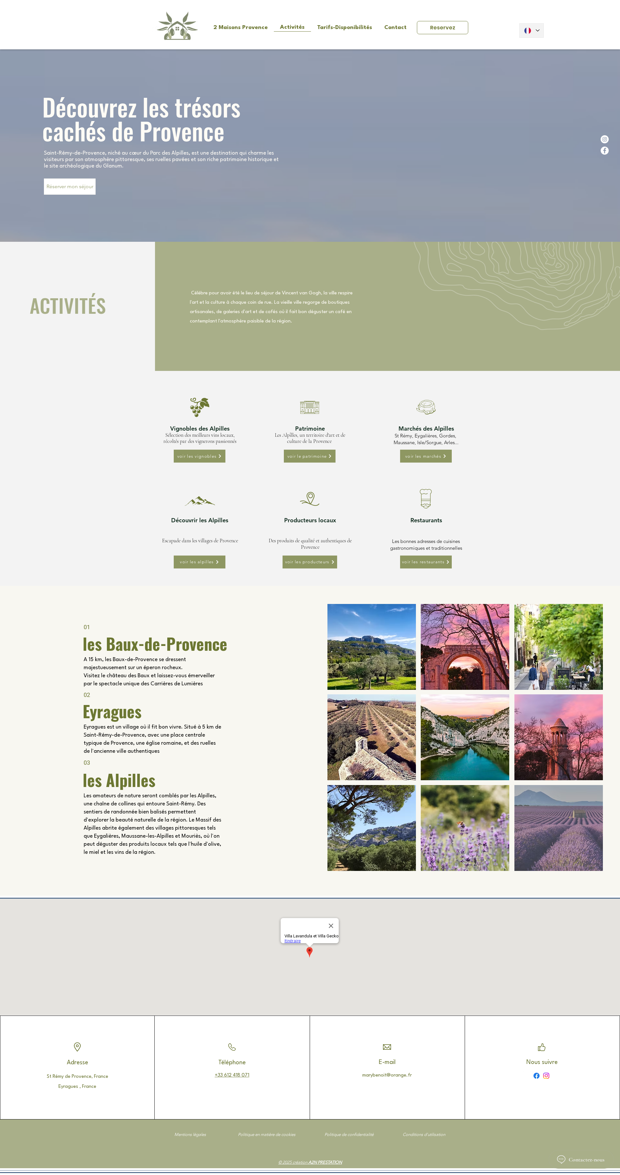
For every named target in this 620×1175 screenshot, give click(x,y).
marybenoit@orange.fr (387, 1075)
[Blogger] (527, 1076)
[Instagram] (605, 139)
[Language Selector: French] (531, 30)
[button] (371, 647)
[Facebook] (605, 151)
